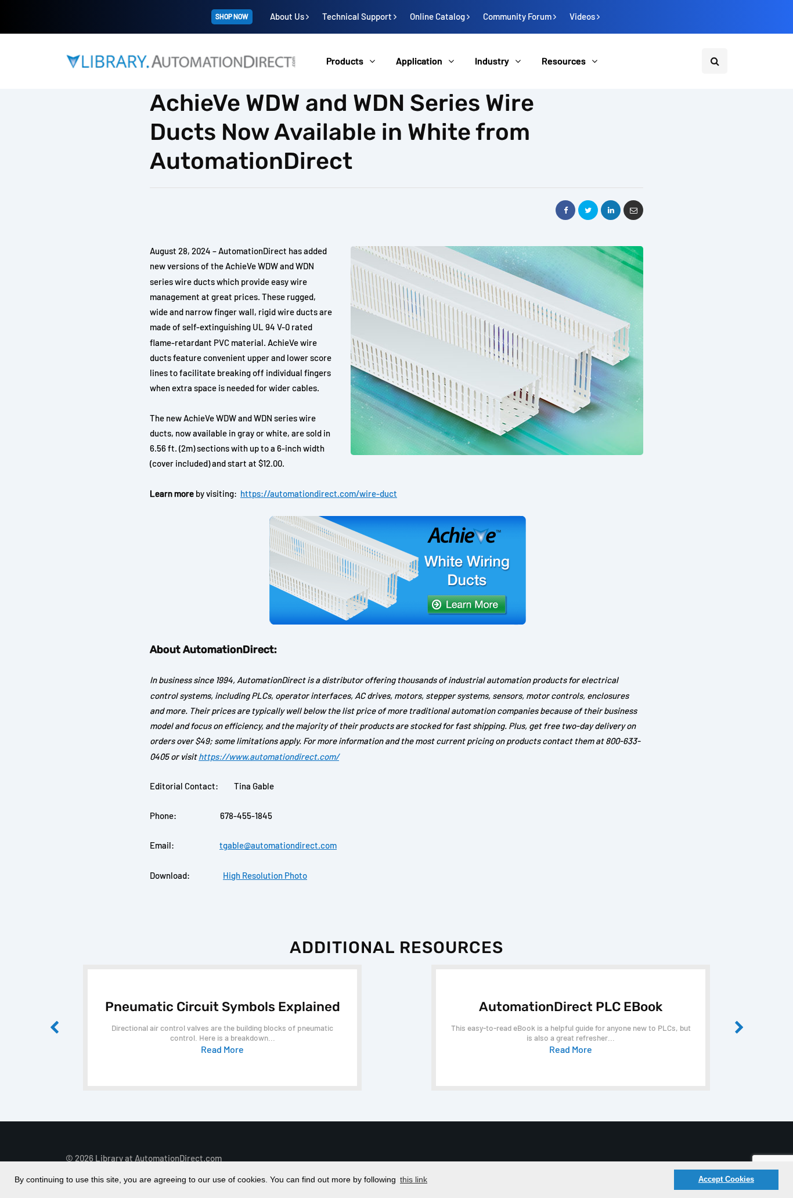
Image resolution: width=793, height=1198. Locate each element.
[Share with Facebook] (565, 210)
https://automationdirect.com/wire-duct (318, 493)
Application (419, 60)
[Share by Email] (633, 210)
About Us (288, 16)
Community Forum (518, 16)
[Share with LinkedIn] (611, 210)
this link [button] (413, 1179)
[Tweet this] (588, 210)
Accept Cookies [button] (726, 1179)
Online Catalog (438, 16)
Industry (492, 60)
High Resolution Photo (265, 875)
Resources (564, 60)
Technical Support (358, 16)
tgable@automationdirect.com (278, 845)
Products (344, 60)
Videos (583, 16)
